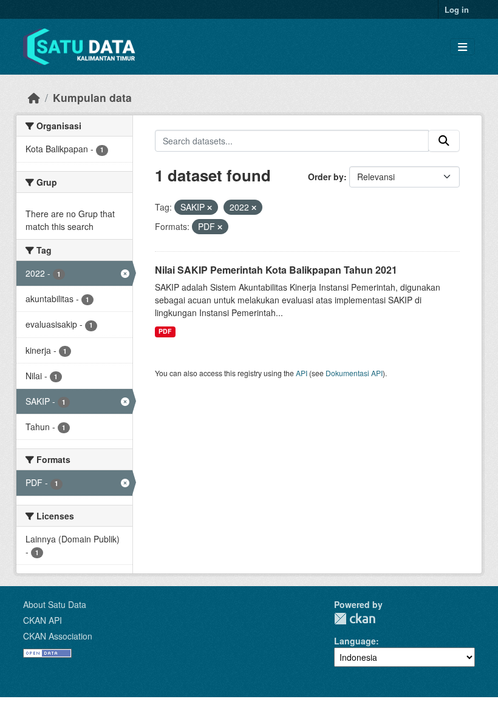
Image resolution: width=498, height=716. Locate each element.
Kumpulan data (92, 97)
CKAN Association (57, 636)
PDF (165, 331)
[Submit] (444, 141)
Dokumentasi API (354, 373)
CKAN (354, 618)
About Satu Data (54, 604)
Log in (457, 9)
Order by (326, 177)
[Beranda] (34, 97)
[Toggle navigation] (462, 47)
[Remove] (209, 207)
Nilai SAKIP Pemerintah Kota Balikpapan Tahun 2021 (276, 270)
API (301, 373)
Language (355, 641)
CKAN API (42, 620)
